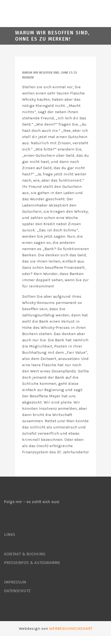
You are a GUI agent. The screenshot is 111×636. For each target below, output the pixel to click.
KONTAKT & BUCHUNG (24, 554)
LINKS (9, 534)
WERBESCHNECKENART (70, 628)
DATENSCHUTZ (17, 590)
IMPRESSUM (15, 582)
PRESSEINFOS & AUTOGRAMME (32, 562)
